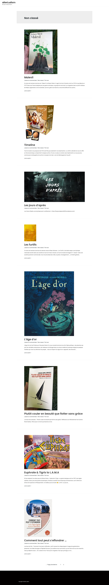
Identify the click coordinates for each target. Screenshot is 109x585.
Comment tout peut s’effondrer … (45, 540)
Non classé (40, 80)
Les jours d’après (35, 205)
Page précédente (51, 564)
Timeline (29, 145)
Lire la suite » (27, 91)
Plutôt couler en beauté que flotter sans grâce (53, 413)
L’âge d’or (30, 339)
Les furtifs (30, 244)
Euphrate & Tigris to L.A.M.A (41, 472)
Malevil (28, 77)
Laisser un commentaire (30, 80)
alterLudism (8, 2)
